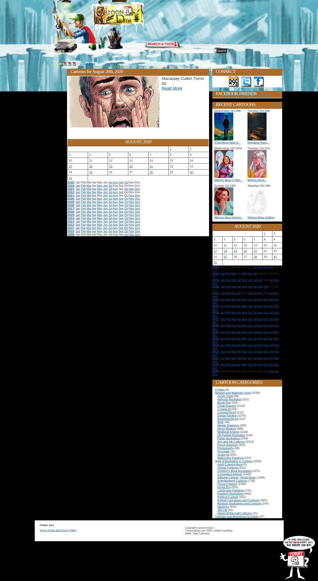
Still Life (222, 510)
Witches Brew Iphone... (228, 217)
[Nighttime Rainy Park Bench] (258, 139)
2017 (71, 208)
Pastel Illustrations (228, 438)
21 (151, 166)
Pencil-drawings (227, 445)
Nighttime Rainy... (258, 142)
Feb (83, 185)
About (72, 51)
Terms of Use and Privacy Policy (58, 530)
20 (131, 166)
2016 (71, 211)
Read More (172, 88)
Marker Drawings (228, 425)
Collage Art (224, 409)
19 (110, 166)
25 (90, 172)
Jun (105, 185)
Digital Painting (227, 415)
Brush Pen (224, 402)
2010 (71, 231)
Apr (94, 189)
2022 (71, 192)
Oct (126, 182)
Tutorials (110, 51)
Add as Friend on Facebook (259, 81)
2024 (71, 185)
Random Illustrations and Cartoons (239, 503)
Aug (115, 182)
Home (56, 51)
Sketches (223, 506)
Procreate (223, 451)
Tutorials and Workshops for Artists (237, 516)
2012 (71, 224)
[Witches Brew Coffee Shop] (225, 177)
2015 (71, 215)
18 (90, 166)
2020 (83, 63)
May (99, 185)
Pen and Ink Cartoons (231, 441)
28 (151, 172)
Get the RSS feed (234, 81)
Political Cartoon (227, 497)
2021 (71, 195)
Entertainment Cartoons (232, 480)
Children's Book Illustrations (235, 471)
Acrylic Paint (225, 396)
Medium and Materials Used (233, 393)
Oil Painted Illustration (231, 435)
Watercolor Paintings (230, 458)
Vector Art (223, 454)
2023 (71, 189)
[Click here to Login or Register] (236, 43)
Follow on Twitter (246, 81)
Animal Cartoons (228, 467)
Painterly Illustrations (230, 493)
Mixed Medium (226, 428)
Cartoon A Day (130, 15)
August (90, 63)
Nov (131, 189)
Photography (225, 448)
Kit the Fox (224, 487)
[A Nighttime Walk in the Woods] (225, 139)
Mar (89, 185)
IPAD (220, 422)
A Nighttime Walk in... (227, 142)
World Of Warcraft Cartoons (234, 513)
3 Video (220, 389)
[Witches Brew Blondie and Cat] (258, 177)
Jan (78, 185)
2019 (71, 202)
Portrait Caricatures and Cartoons (238, 500)
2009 (71, 234)
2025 (71, 182)
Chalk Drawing (226, 406)
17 (70, 166)
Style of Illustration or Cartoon (233, 461)
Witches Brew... (257, 180)
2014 (71, 218)
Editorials (90, 51)
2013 (71, 221)
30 (191, 172)
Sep (121, 182)
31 (70, 178)
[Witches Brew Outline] (258, 214)
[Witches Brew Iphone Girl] (225, 214)
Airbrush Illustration (229, 399)
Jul (110, 182)
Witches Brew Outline (260, 217)
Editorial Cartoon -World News (236, 477)
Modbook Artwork (228, 432)
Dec (137, 189)
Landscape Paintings (230, 490)
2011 (71, 228)
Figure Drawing (227, 484)
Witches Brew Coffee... (228, 180)
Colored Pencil (226, 412)
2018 (71, 205)
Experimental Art (227, 419)
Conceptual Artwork (229, 474)
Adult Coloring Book (230, 464)
